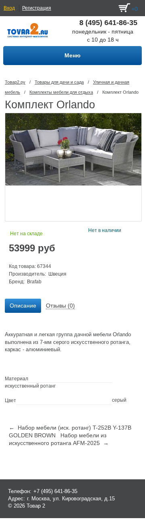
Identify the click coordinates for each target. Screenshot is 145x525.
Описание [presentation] (23, 305)
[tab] (23, 306)
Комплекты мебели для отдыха (61, 92)
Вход (9, 8)
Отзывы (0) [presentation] (60, 305)
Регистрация (36, 8)
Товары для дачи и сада (59, 82)
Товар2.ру (15, 82)
